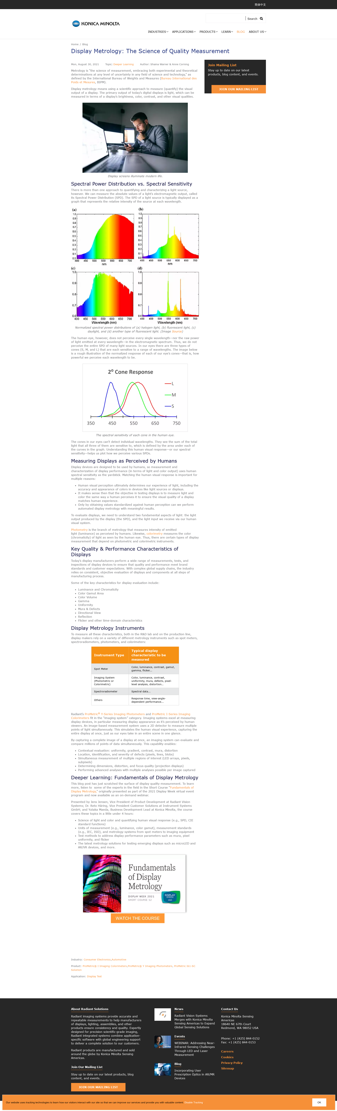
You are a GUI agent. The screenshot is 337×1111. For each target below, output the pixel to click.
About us (256, 31)
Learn (226, 31)
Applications (182, 31)
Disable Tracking (193, 1102)
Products (207, 31)
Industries (157, 31)
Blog (241, 31)
